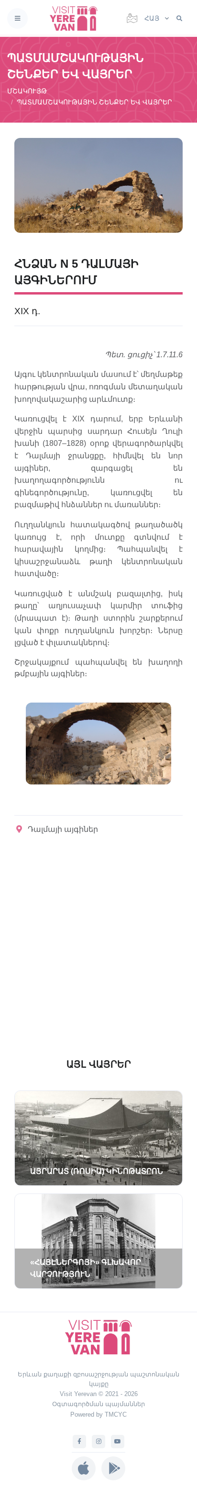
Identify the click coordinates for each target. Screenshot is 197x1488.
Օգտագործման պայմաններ (98, 1404)
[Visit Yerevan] (76, 18)
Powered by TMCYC (98, 1414)
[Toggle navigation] (17, 18)
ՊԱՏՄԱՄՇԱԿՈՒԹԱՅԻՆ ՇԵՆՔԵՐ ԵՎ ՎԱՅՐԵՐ (94, 102)
